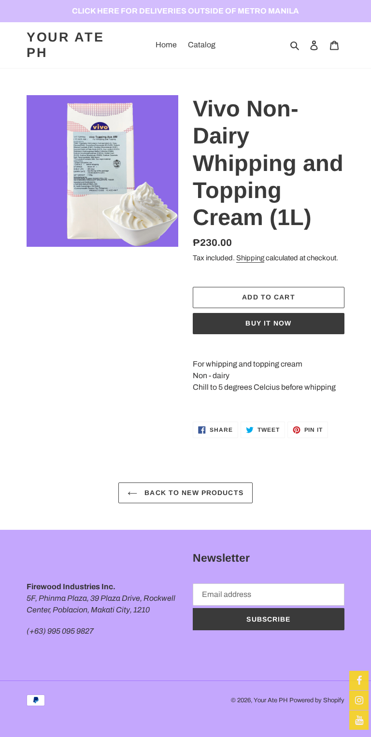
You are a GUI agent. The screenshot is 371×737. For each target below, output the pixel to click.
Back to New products (192, 492)
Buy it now (268, 323)
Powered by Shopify (316, 700)
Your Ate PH (65, 45)
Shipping (250, 258)
